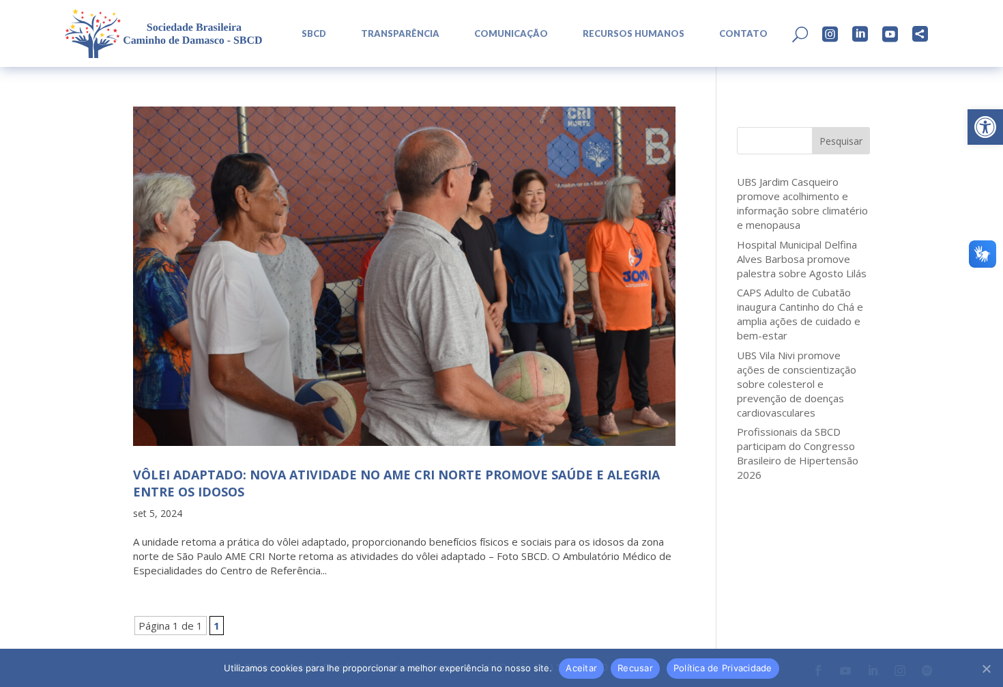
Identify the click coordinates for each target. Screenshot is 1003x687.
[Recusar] (986, 668)
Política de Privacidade (722, 667)
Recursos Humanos (633, 33)
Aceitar (581, 667)
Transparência (400, 33)
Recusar (635, 667)
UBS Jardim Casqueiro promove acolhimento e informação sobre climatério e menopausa (802, 203)
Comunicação (511, 33)
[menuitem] (309, 34)
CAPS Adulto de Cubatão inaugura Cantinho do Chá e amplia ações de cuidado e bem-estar (800, 313)
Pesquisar (840, 141)
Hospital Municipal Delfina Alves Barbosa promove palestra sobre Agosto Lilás (802, 259)
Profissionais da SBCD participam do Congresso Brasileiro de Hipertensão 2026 (797, 453)
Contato (743, 33)
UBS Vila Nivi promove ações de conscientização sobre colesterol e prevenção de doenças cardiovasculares (796, 383)
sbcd (314, 33)
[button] (985, 127)
